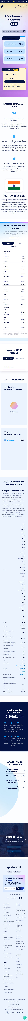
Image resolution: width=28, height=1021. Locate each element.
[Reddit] (19, 894)
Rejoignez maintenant (20, 888)
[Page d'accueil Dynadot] (2, 6)
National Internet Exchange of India (20, 668)
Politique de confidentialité (14, 1001)
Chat (15, 851)
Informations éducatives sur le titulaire (14, 1006)
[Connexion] (16, 6)
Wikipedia (22, 674)
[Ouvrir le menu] (25, 6)
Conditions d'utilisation (14, 1004)
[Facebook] (8, 894)
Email (14, 847)
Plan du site (18, 967)
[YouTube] (17, 894)
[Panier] (20, 6)
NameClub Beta (19, 949)
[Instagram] (10, 894)
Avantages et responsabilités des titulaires (14, 1009)
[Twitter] (14, 894)
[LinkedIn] (12, 894)
